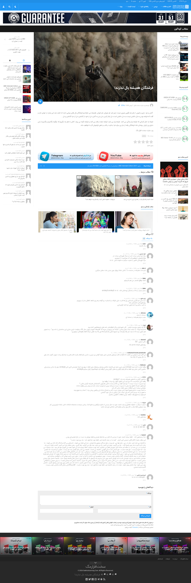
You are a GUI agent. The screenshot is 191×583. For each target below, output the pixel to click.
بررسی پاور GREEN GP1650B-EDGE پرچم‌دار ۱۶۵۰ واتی (125, 166)
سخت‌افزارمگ (184, 559)
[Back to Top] (95, 563)
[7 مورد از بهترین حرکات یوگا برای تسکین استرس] (183, 209)
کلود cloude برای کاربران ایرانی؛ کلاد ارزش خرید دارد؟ (170, 67)
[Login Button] (3, 7)
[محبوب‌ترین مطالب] (10, 61)
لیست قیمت (131, 6)
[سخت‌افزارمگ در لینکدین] (87, 579)
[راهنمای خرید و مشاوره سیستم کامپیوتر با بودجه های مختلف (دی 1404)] (143, 546)
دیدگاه (146, 238)
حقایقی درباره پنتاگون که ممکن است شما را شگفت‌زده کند (169, 193)
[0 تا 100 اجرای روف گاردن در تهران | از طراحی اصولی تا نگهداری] (183, 201)
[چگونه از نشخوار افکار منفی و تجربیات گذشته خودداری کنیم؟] (57, 221)
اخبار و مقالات (167, 6)
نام (150, 507)
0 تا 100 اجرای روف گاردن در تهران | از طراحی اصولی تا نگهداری (169, 201)
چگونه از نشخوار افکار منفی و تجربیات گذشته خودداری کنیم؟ (57, 231)
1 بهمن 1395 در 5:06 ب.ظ (131, 340)
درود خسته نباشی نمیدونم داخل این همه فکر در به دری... (15, 161)
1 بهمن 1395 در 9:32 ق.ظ (132, 415)
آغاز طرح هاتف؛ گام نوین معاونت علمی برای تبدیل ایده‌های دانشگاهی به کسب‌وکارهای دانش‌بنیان (12, 69)
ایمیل (91, 507)
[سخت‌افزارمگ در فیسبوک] (93, 579)
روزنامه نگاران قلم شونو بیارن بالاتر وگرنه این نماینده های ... (15, 137)
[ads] (95, 18)
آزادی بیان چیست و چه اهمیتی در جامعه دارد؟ (170, 216)
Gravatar (135, 527)
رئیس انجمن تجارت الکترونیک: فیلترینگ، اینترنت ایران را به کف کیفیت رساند (12, 109)
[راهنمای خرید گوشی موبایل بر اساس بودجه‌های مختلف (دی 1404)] (111, 546)
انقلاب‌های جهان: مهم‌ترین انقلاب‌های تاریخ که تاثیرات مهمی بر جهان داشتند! (175, 180)
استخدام (160, 559)
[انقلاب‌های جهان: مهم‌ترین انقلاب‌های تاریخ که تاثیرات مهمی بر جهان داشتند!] (174, 169)
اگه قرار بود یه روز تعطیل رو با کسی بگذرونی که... (15, 177)
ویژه (121, 6)
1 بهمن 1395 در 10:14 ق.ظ (133, 377)
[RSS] (104, 579)
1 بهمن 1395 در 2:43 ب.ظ (131, 365)
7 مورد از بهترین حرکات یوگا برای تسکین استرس (169, 209)
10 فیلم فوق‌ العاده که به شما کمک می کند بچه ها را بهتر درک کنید (96, 231)
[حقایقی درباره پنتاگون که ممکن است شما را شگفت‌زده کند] (183, 193)
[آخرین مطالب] (24, 61)
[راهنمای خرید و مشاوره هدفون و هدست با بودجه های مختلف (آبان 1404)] (175, 546)
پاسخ (144, 249)
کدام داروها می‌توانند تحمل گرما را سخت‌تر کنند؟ (136, 230)
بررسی (155, 6)
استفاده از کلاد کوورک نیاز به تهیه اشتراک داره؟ (16, 169)
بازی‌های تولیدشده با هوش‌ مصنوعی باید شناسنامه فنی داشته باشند (12, 79)
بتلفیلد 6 (133, 1)
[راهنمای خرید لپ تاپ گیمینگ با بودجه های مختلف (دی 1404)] (16, 546)
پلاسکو (144, 136)
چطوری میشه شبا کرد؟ (18, 201)
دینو (127, 1)
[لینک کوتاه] (119, 105)
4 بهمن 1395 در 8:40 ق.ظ (133, 244)
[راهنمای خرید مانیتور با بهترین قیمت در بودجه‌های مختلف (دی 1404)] (79, 546)
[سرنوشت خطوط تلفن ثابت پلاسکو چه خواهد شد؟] (95, 186)
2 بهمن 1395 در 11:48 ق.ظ (132, 268)
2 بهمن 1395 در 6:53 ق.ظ (131, 299)
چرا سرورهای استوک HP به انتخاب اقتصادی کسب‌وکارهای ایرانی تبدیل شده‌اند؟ (170, 57)
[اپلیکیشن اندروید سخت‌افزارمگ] (101, 579)
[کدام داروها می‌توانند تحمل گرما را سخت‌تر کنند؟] (134, 221)
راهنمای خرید (144, 6)
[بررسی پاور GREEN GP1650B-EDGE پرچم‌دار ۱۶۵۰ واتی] (27, 99)
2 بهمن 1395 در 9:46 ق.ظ (133, 278)
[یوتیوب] (125, 156)
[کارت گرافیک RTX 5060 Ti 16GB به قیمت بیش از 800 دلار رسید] (184, 77)
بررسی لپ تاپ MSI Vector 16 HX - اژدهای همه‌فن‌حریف (171, 139)
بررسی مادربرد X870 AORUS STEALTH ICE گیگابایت (173, 119)
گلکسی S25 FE (172, 1)
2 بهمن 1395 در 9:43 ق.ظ (133, 288)
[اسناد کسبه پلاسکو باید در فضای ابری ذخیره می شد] (134, 186)
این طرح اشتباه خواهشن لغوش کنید (15, 153)
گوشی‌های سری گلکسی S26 (157, 1)
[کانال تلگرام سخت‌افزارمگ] (98, 579)
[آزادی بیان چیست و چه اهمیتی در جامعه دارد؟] (183, 216)
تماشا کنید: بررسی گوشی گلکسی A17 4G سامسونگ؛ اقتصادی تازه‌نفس (171, 129)
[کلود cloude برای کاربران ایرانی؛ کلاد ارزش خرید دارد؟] (184, 67)
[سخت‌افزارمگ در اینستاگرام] (96, 579)
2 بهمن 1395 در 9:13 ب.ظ (130, 254)
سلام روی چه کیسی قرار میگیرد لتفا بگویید (15, 129)
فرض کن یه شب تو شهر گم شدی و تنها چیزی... (14, 145)
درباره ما (175, 559)
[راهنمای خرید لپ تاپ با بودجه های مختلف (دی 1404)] (47, 546)
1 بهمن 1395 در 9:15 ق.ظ (134, 425)
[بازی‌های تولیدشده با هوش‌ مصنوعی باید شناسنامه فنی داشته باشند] (27, 79)
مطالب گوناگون (181, 29)
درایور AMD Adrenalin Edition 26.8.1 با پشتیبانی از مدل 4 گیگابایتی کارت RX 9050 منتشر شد (12, 89)
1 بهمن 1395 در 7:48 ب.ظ (134, 325)
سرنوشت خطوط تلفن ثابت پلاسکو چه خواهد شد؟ (100, 199)
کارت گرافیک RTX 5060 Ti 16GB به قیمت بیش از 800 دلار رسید (170, 77)
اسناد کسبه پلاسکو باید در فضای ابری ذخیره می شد (138, 199)
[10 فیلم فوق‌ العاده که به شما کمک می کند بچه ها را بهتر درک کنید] (95, 221)
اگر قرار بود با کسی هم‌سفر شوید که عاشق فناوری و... (15, 186)
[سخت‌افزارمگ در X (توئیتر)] (89, 579)
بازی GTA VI (183, 1)
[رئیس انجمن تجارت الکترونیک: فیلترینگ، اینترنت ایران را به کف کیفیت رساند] (27, 109)
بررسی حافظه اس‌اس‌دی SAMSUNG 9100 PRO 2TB (170, 109)
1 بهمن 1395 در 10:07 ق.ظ (132, 403)
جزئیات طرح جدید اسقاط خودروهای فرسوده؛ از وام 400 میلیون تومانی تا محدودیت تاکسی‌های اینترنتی (170, 47)
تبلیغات (168, 559)
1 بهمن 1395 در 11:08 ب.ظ (131, 313)
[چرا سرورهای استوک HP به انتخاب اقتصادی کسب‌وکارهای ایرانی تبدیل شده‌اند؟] (184, 57)
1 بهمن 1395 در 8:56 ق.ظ (128, 475)
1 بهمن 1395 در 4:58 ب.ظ (118, 353)
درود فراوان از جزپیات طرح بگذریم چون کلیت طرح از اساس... (14, 194)
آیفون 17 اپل (142, 1)
